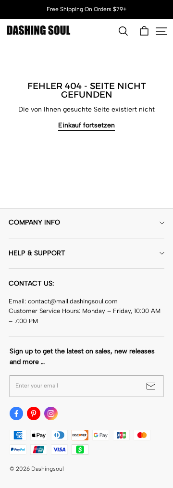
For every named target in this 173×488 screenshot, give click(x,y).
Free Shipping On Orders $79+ (87, 9)
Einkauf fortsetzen (86, 125)
